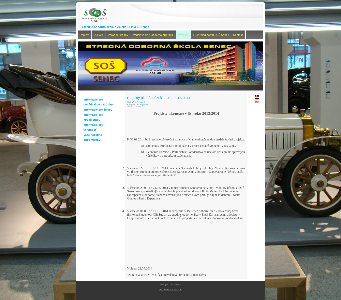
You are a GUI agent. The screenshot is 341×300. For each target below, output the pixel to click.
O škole (98, 34)
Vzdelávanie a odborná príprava (153, 34)
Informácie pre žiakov (97, 109)
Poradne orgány (118, 34)
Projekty (183, 34)
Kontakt (238, 34)
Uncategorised (142, 105)
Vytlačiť (131, 102)
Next (261, 65)
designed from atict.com (170, 289)
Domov (84, 34)
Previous (80, 65)
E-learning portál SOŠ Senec (211, 34)
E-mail (141, 102)
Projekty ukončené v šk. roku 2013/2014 (158, 98)
